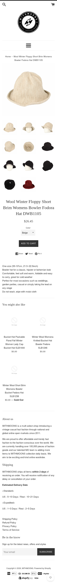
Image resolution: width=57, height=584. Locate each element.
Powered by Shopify (42, 568)
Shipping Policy (9, 518)
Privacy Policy (9, 526)
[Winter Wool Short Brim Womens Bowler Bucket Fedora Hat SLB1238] (14, 370)
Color (28, 227)
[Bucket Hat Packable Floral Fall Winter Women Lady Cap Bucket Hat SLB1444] (14, 322)
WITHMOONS (27, 568)
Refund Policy (9, 522)
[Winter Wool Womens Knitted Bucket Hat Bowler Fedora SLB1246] (43, 322)
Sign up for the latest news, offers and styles (24, 544)
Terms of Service (10, 529)
